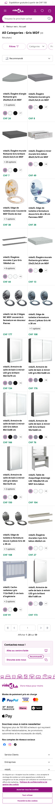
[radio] (5, 113)
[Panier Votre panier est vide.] (49, 10)
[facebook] (4, 744)
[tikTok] (15, 744)
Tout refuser (27, 795)
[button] (27, 754)
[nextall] (47, 628)
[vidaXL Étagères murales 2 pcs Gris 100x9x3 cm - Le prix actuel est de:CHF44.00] (14, 241)
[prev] (14, 628)
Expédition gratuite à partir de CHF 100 (28, 2)
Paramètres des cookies (28, 801)
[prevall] (8, 628)
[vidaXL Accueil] (18, 11)
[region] (27, 787)
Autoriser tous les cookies (27, 789)
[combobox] (27, 18)
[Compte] (35, 10)
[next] (41, 628)
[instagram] (10, 744)
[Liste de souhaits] (42, 10)
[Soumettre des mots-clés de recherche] (49, 18)
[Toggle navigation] (5, 11)
